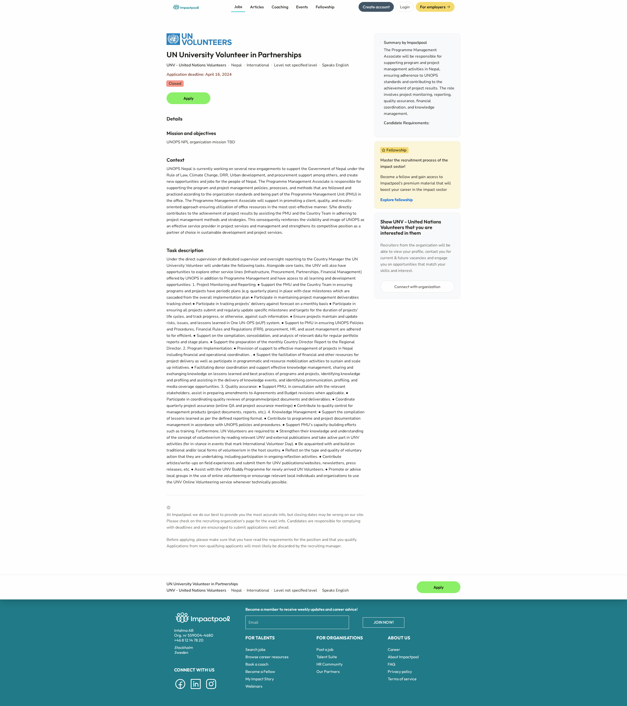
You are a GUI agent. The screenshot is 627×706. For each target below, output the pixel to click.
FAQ (391, 664)
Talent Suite (326, 656)
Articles (257, 6)
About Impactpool (403, 656)
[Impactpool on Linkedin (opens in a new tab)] (196, 689)
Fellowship (325, 6)
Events (302, 6)
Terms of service (402, 678)
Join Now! (384, 622)
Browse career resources (267, 656)
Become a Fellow (260, 671)
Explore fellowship (396, 199)
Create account (376, 6)
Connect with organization (417, 286)
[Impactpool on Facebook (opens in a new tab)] (180, 689)
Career (394, 649)
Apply (188, 98)
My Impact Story (259, 678)
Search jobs (255, 649)
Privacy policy (400, 671)
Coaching (280, 6)
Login (405, 6)
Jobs (238, 6)
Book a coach (256, 664)
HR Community (329, 664)
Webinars (253, 686)
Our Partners (328, 671)
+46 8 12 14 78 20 (189, 640)
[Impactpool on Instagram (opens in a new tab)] (211, 689)
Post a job (324, 649)
